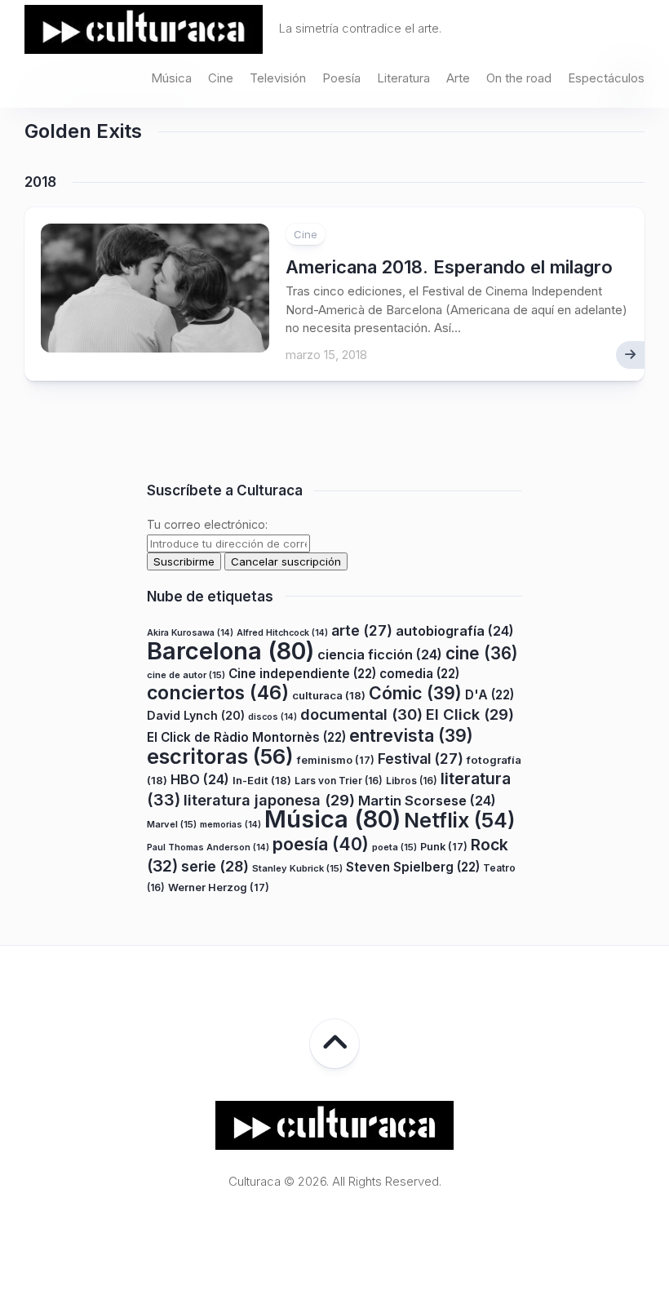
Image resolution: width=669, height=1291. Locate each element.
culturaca (329, 695)
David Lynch (196, 715)
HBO (200, 779)
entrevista (411, 735)
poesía (320, 843)
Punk (443, 847)
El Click (470, 714)
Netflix (459, 820)
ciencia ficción (379, 654)
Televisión (278, 78)
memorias (230, 824)
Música (171, 78)
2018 (40, 182)
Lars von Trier (339, 780)
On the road (519, 78)
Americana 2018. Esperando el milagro (449, 266)
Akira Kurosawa (190, 633)
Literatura (403, 78)
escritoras (220, 756)
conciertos (218, 692)
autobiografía (455, 631)
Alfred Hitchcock (282, 633)
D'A (489, 695)
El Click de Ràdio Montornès (246, 737)
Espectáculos (606, 78)
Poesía (341, 78)
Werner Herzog (218, 887)
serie (215, 866)
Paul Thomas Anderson (208, 847)
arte (361, 630)
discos (272, 717)
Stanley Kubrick (297, 868)
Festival (420, 758)
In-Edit (262, 780)
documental (361, 714)
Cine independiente (302, 673)
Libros (411, 780)
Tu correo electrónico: (207, 524)
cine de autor (186, 675)
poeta (394, 847)
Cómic (415, 692)
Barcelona (230, 651)
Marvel (172, 824)
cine (481, 653)
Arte (458, 78)
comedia (419, 673)
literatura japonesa (269, 800)
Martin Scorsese (427, 800)
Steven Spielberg (413, 867)
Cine (220, 78)
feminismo (335, 760)
